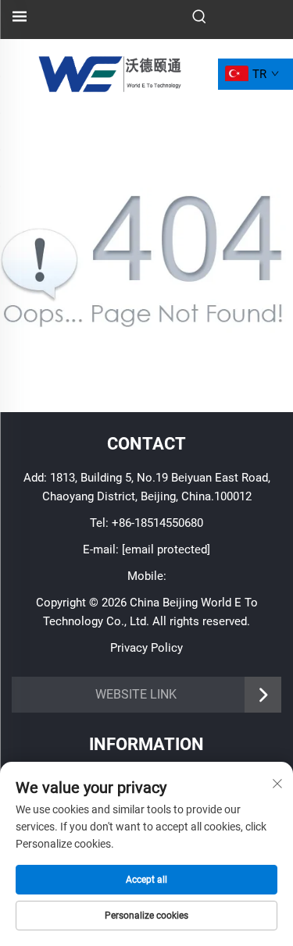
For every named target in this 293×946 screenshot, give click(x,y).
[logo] (109, 73)
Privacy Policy (146, 648)
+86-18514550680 (157, 523)
